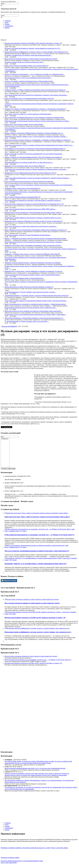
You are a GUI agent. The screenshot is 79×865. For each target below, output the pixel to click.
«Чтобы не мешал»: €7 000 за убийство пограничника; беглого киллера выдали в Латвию (35, 90)
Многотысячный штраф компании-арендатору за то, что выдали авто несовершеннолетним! (35, 768)
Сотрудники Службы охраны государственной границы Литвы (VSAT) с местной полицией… (36, 300)
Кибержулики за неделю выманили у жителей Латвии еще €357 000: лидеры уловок (33, 212)
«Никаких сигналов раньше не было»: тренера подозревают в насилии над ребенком (33, 262)
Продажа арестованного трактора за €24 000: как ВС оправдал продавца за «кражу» (33, 43)
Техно (7, 22)
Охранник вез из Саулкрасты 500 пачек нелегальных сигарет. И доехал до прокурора (34, 221)
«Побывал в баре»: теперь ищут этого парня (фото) (22, 188)
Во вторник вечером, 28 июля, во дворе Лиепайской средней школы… (28, 235)
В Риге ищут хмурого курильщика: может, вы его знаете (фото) (26, 65)
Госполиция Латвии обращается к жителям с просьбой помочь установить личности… (33, 200)
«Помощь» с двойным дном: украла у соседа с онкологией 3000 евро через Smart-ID (32, 254)
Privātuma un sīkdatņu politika (10, 857)
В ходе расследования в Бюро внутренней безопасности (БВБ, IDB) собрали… (30, 209)
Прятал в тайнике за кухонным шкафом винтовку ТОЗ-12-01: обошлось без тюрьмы (33, 157)
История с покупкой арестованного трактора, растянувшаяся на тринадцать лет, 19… (33, 48)
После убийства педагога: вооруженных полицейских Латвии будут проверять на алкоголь (36, 230)
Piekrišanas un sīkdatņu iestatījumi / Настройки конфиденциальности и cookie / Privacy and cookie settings (34, 848)
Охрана (7, 24)
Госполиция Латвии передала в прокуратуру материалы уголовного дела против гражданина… (36, 95)
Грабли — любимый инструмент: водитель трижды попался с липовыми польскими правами (35, 238)
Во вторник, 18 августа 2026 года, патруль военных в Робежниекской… (28, 114)
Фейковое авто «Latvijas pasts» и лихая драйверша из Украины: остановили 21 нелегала (33, 271)
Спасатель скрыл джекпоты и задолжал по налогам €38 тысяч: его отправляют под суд (34, 204)
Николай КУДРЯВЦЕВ (9, 326)
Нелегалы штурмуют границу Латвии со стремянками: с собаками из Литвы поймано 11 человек (38, 140)
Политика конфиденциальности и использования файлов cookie (22, 861)
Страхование (9, 26)
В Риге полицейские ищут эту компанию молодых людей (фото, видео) (29, 98)
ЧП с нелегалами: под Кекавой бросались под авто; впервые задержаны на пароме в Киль (34, 117)
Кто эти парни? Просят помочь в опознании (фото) (22, 197)
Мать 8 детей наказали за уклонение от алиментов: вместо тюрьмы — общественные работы (35, 304)
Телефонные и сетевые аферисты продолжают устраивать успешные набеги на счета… (33, 218)
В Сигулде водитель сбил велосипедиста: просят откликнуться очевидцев (29, 181)
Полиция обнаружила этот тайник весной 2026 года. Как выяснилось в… (29, 162)
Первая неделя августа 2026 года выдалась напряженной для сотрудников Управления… (34, 154)
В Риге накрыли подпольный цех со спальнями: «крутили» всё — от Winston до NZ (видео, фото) (38, 659)
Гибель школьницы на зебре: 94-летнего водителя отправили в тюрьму (29, 287)
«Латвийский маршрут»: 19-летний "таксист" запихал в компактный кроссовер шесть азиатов (37, 295)
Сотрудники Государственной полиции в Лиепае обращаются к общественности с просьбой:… (36, 169)
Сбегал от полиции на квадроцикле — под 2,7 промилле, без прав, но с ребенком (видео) (34, 74)
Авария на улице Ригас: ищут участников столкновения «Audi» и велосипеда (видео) (33, 245)
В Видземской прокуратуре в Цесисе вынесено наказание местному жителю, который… (34, 242)
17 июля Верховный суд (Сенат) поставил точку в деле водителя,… (27, 321)
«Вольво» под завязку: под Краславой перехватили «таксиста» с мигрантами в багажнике (35, 109)
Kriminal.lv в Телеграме (10, 580)
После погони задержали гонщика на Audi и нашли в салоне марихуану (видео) (31, 59)
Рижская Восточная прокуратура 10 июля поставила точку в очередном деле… (31, 307)
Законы (7, 27)
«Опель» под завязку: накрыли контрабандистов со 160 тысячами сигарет (29, 81)
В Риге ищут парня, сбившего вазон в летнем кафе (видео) (24, 278)
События (8, 21)
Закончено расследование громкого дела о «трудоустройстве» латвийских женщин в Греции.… (36, 136)
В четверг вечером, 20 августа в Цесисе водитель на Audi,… (24, 62)
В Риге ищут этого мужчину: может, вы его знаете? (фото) (24, 124)
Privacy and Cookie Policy (9, 862)
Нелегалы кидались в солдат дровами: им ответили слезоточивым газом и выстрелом (33, 311)
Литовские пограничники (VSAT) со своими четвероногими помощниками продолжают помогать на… (39, 145)
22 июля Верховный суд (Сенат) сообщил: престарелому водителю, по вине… (30, 292)
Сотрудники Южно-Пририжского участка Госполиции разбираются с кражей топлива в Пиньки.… (37, 178)
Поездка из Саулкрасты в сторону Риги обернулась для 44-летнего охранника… (31, 226)
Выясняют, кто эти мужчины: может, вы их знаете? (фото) (25, 166)
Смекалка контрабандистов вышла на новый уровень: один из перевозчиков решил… (33, 275)
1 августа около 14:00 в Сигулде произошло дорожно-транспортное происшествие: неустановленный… (39, 185)
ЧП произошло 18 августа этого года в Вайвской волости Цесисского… (28, 78)
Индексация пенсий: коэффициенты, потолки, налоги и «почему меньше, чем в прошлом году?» (36, 52)
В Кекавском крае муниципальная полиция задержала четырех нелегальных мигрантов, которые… (37, 121)
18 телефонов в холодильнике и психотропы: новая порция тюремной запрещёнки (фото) (35, 148)
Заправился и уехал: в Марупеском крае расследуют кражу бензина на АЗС (30, 173)
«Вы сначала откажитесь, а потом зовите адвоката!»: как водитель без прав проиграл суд (34, 318)
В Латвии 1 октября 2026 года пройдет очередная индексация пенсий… (28, 55)
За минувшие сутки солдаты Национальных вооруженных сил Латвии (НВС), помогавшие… (35, 314)
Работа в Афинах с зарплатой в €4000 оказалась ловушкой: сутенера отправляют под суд (34, 133)
